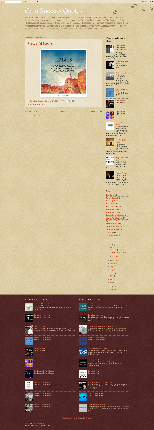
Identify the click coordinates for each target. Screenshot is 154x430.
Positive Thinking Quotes (114, 215)
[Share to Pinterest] (75, 101)
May (112, 276)
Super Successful (121, 45)
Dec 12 (114, 256)
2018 (110, 286)
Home (64, 111)
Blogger (88, 418)
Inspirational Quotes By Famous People (101, 382)
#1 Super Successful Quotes (97, 349)
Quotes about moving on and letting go (100, 326)
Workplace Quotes (112, 235)
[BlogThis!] (69, 101)
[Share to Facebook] (73, 101)
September (114, 263)
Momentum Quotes (112, 212)
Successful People (40, 43)
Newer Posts (31, 111)
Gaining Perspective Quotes (97, 404)
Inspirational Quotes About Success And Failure (49, 304)
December (113, 247)
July (112, 270)
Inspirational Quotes (112, 209)
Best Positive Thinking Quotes (44, 371)
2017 (110, 289)
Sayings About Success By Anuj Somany (121, 140)
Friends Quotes (111, 201)
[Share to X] (71, 101)
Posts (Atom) (38, 116)
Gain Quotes (110, 203)
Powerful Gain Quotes (95, 360)
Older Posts (96, 111)
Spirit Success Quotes (113, 221)
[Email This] (67, 101)
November (113, 260)
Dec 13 (114, 250)
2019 (110, 245)
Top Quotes (110, 232)
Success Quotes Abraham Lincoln (121, 172)
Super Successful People (96, 337)
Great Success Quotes (95, 393)
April (112, 279)
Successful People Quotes (42, 315)
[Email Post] (62, 101)
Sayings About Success (114, 218)
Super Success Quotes (95, 315)
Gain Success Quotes (53, 10)
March (112, 282)
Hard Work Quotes (112, 206)
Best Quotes (110, 195)
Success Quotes (111, 224)
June (112, 273)
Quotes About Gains (122, 73)
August (112, 266)
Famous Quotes (111, 198)
